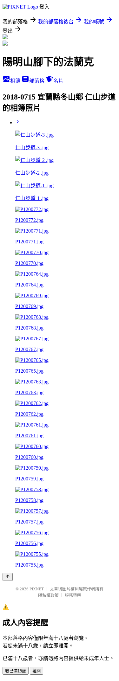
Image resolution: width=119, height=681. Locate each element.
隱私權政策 (48, 595)
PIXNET (37, 589)
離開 (36, 671)
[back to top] (8, 577)
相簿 (16, 81)
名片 (58, 81)
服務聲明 (73, 595)
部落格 (37, 81)
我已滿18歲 (15, 671)
